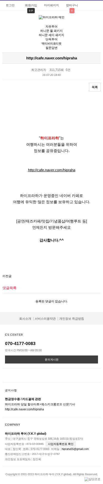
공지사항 (11, 390)
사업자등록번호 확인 (61, 443)
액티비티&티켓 (52, 43)
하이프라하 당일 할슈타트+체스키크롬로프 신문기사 (40, 404)
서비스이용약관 (45, 318)
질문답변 (52, 48)
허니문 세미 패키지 (51, 35)
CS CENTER (14, 334)
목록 (95, 87)
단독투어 (52, 39)
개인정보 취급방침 (71, 318)
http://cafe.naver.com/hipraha (51, 170)
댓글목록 (9, 288)
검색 (96, 20)
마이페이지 (51, 5)
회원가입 (31, 5)
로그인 (10, 5)
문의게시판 (51, 359)
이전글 (7, 276)
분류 (6, 20)
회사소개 (25, 318)
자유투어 (52, 26)
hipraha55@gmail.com (75, 448)
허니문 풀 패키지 (51, 31)
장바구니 (72, 5)
